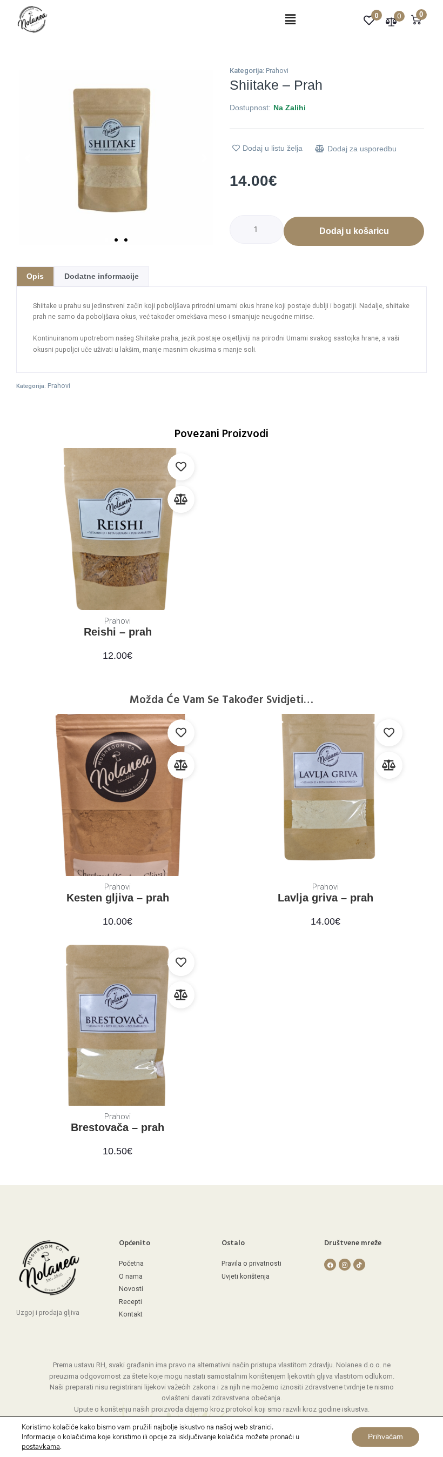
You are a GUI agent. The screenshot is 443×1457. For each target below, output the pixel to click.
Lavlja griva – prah (325, 898)
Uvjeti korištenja (246, 1276)
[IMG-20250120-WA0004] (116, 157)
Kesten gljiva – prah (117, 898)
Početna (131, 1263)
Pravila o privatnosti (251, 1263)
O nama (131, 1276)
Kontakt (131, 1314)
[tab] (35, 276)
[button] (290, 20)
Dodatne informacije (101, 276)
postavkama (41, 1447)
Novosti (131, 1289)
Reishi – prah (118, 632)
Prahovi (277, 71)
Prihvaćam (385, 1437)
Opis (35, 276)
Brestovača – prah (117, 1127)
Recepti (130, 1302)
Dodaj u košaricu (354, 231)
